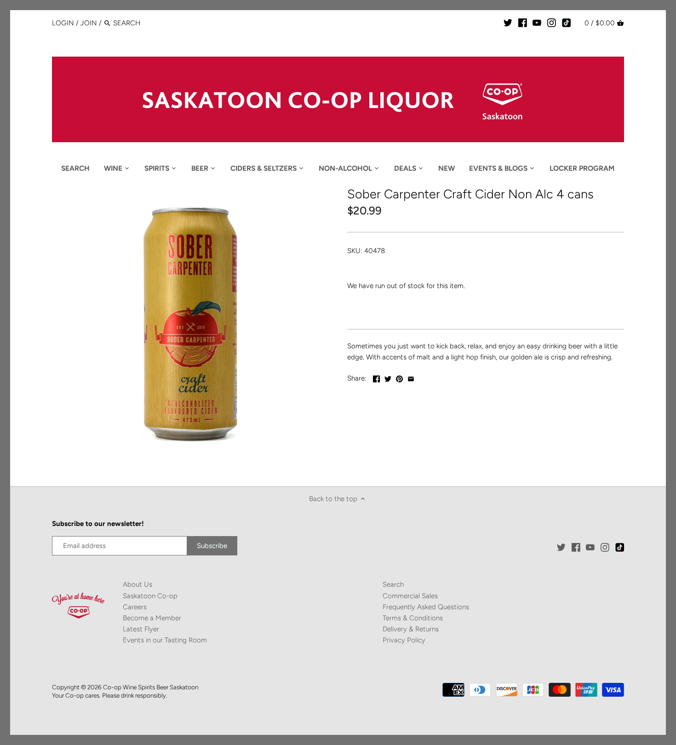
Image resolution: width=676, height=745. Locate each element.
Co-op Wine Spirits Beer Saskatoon (150, 687)
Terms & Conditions (413, 618)
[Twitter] (508, 22)
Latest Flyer (141, 629)
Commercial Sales (410, 596)
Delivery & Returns (411, 629)
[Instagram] (551, 22)
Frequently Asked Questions (426, 607)
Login (63, 23)
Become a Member (152, 618)
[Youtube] (537, 22)
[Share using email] (410, 377)
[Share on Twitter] (387, 377)
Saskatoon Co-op (150, 596)
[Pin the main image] (399, 377)
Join (88, 23)
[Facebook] (522, 22)
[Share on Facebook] (376, 377)
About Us (137, 584)
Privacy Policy (404, 640)
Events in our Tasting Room (165, 640)
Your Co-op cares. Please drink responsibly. (109, 695)
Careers (135, 607)
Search (393, 584)
